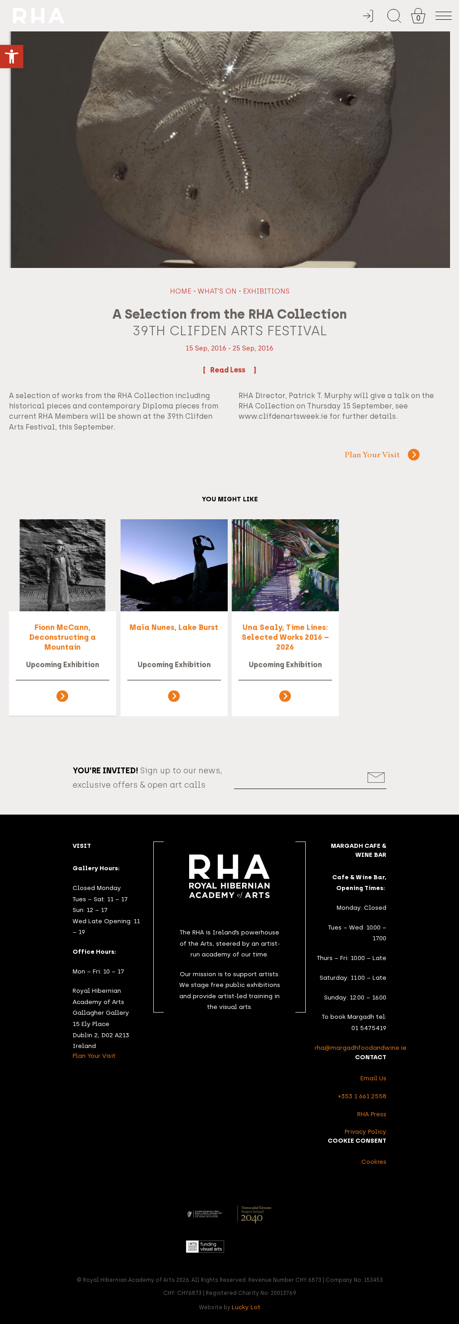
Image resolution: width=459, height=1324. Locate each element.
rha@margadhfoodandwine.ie (361, 1047)
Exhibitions (266, 291)
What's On (217, 291)
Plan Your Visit (372, 456)
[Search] (394, 16)
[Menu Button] (444, 15)
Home (180, 291)
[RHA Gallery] (187, 16)
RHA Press (371, 1114)
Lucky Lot (246, 1307)
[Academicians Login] (368, 16)
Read (220, 370)
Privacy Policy (365, 1131)
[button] (11, 56)
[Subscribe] (376, 777)
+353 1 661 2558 (362, 1096)
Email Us (373, 1078)
